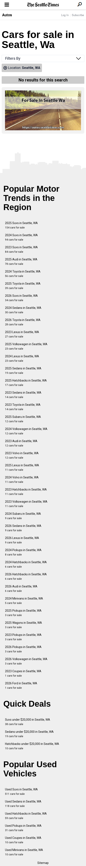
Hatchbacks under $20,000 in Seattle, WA (32, 746)
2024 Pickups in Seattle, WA (23, 552)
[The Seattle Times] (43, 5)
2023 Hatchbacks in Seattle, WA (26, 492)
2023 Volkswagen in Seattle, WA (26, 504)
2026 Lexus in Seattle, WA (22, 540)
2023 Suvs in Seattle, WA (21, 249)
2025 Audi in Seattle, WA (21, 261)
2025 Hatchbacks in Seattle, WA (26, 383)
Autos (7, 14)
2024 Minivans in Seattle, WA (24, 601)
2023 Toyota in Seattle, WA (22, 407)
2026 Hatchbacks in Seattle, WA (26, 576)
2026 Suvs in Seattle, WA (21, 298)
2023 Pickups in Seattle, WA (23, 637)
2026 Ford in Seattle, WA (21, 685)
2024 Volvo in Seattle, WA (22, 479)
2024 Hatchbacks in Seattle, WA (26, 564)
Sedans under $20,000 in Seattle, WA (29, 734)
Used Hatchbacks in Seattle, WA (26, 816)
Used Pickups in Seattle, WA (23, 828)
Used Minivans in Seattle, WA (24, 852)
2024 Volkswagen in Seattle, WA (26, 431)
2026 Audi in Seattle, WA (21, 588)
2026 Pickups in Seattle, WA (23, 649)
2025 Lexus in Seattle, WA (22, 467)
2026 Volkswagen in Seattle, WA (26, 661)
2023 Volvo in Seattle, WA (22, 455)
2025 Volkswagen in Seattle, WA (26, 346)
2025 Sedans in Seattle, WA (23, 370)
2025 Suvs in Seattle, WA (21, 225)
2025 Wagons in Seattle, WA (23, 625)
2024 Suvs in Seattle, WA (21, 237)
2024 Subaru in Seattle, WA (23, 516)
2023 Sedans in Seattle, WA (23, 395)
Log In (65, 15)
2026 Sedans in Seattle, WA (23, 528)
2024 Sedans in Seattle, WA (23, 310)
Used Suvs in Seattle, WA (21, 791)
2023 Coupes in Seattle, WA (23, 673)
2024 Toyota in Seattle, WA (22, 274)
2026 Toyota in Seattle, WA (22, 322)
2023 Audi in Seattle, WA (21, 443)
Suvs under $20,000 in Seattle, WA (27, 722)
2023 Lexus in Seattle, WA (22, 334)
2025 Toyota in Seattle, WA (22, 286)
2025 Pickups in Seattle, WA (23, 613)
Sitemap (43, 863)
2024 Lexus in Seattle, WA (22, 358)
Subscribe (78, 15)
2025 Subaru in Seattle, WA (23, 419)
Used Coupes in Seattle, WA (23, 840)
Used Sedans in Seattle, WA (23, 804)
